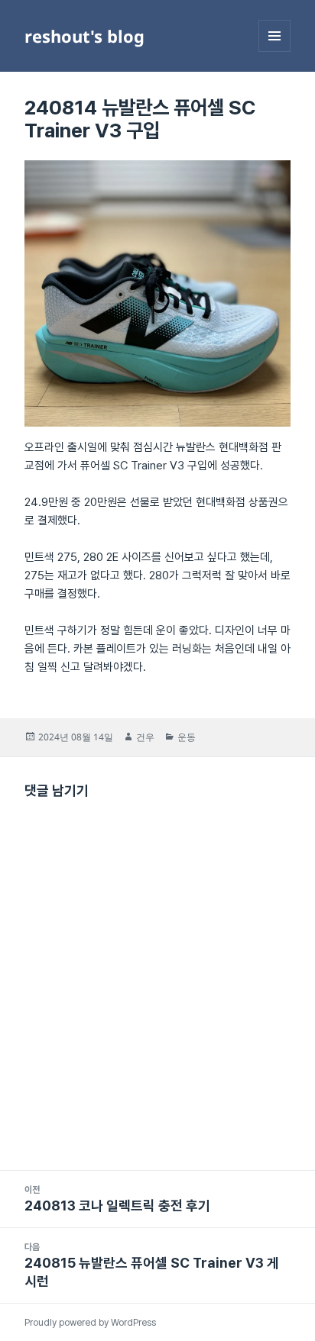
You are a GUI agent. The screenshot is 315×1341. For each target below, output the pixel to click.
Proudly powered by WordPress (90, 1322)
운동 (186, 736)
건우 (145, 736)
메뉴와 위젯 (274, 51)
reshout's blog (84, 35)
